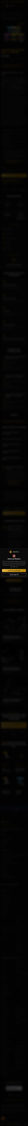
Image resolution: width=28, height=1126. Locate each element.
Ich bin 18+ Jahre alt (14, 570)
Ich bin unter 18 (14, 574)
